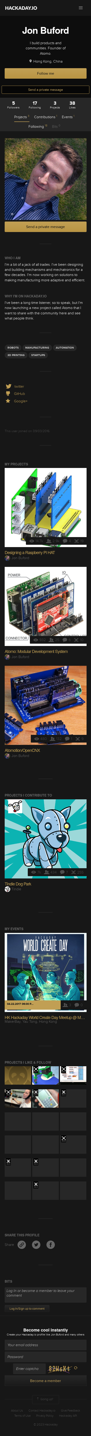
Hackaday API (68, 1416)
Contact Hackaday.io (41, 1410)
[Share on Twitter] (36, 1244)
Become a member (45, 1381)
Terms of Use (22, 1416)
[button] (81, 8)
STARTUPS (38, 355)
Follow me (45, 73)
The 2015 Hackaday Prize (63, 1092)
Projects (21, 116)
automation (65, 348)
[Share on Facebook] (50, 1244)
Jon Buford (20, 558)
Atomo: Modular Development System (36, 651)
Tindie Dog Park (18, 884)
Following (37, 126)
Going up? (46, 1399)
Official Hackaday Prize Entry (35, 1092)
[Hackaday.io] (21, 8)
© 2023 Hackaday (46, 1424)
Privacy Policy (44, 1416)
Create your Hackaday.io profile (26, 1334)
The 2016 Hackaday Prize (8, 1092)
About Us (17, 1410)
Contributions (45, 116)
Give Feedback (70, 1410)
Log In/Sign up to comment (27, 1309)
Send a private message (45, 90)
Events (68, 116)
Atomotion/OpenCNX (22, 750)
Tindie (16, 889)
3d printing (16, 355)
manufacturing (37, 348)
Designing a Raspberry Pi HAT (30, 552)
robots (13, 348)
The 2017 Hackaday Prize (35, 1069)
